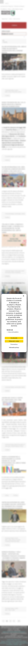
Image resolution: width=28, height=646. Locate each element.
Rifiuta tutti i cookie (14, 341)
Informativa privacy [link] (14, 347)
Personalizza (14, 344)
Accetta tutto (14, 338)
